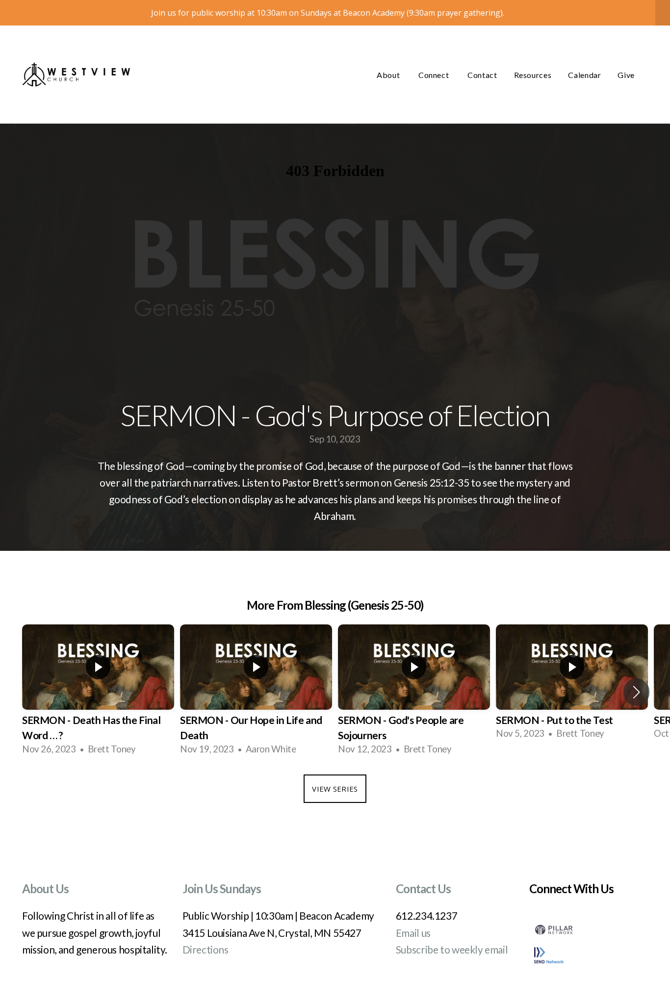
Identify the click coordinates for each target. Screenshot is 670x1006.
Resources (533, 74)
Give (626, 74)
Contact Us (423, 888)
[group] (98, 692)
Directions (205, 949)
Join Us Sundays (221, 888)
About (389, 74)
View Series (335, 789)
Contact (482, 74)
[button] (636, 692)
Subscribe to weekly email (452, 949)
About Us (45, 888)
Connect (434, 74)
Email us (413, 933)
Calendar (584, 74)
